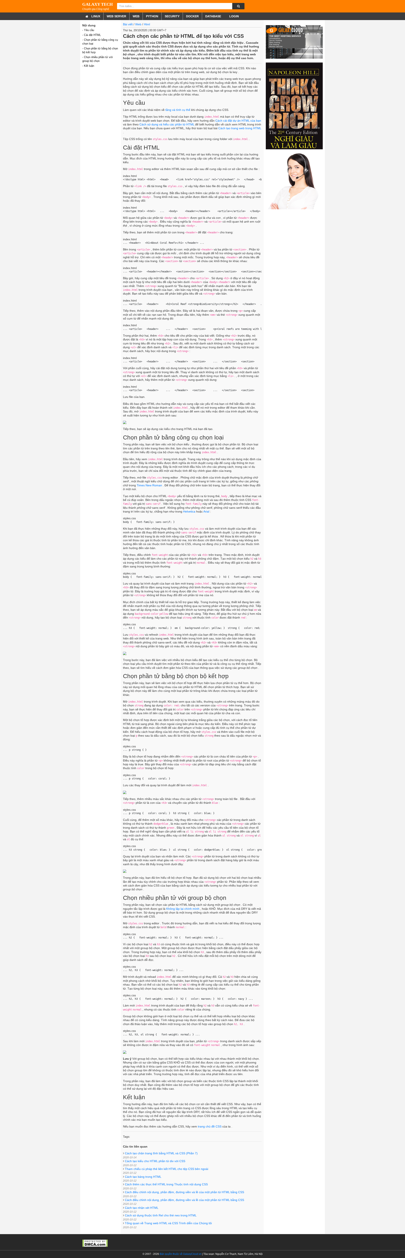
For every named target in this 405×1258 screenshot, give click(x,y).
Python (152, 16)
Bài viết (128, 24)
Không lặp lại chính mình (182, 908)
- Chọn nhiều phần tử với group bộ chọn (97, 59)
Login (233, 16)
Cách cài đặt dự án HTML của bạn (238, 120)
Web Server (116, 16)
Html (147, 24)
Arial (206, 511)
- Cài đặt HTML (91, 35)
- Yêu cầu (88, 30)
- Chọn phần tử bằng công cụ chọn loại (100, 41)
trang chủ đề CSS (209, 1126)
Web (136, 16)
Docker (192, 16)
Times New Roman (149, 485)
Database (213, 16)
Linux (95, 16)
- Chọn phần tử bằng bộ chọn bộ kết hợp (100, 50)
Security (172, 16)
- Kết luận (88, 65)
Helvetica (189, 511)
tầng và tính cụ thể (177, 110)
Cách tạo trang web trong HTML (239, 128)
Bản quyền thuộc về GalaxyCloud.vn (180, 1254)
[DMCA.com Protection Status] (95, 1243)
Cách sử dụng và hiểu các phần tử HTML (166, 124)
